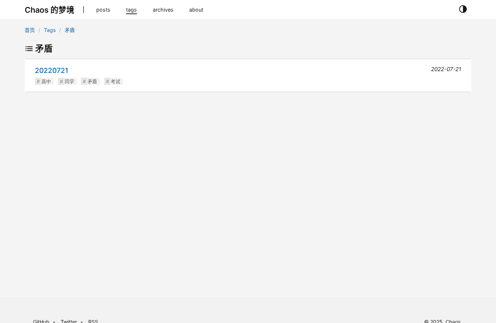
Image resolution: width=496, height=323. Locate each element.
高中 (46, 81)
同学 (69, 81)
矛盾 (70, 30)
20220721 (51, 70)
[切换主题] (462, 9)
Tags (50, 30)
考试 (115, 81)
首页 (30, 30)
